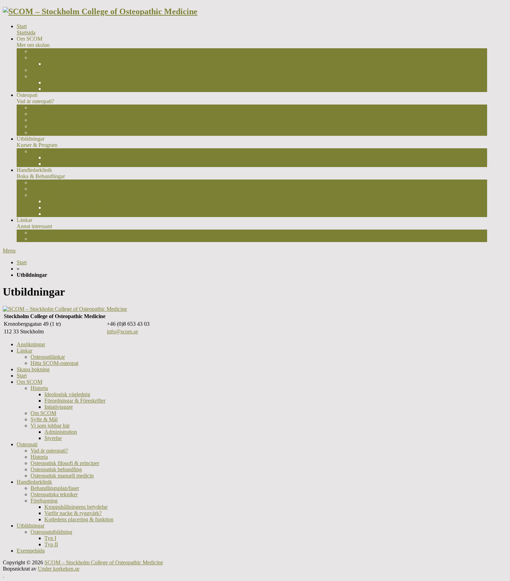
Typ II (51, 164)
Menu (9, 251)
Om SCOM (43, 51)
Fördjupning (44, 501)
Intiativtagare (58, 407)
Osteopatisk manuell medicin (62, 132)
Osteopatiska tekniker (54, 189)
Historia (39, 57)
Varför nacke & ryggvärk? (73, 207)
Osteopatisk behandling (56, 126)
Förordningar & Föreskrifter (74, 401)
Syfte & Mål (44, 70)
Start (26, 29)
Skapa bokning (33, 369)
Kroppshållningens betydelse (76, 201)
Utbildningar (30, 526)
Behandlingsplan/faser (55, 182)
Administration (60, 89)
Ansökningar (31, 344)
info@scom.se (122, 331)
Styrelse (53, 82)
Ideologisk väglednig (67, 64)
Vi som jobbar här (50, 76)
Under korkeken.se (58, 569)
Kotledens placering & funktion (78, 214)
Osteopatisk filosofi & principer (65, 120)
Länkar (24, 351)
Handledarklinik (34, 482)
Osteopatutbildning (51, 151)
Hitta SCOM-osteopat (54, 239)
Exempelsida (31, 551)
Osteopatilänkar (48, 232)
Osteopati (27, 444)
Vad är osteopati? (49, 107)
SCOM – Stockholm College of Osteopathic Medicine (103, 562)
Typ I (50, 157)
